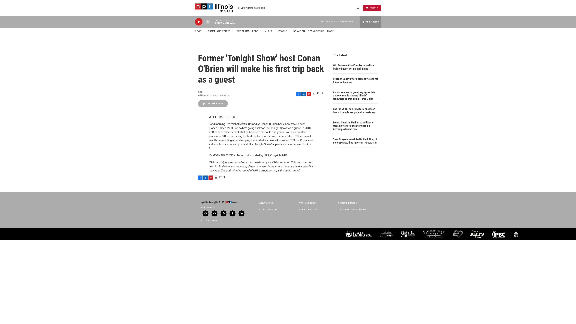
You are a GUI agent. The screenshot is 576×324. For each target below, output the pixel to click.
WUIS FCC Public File (308, 203)
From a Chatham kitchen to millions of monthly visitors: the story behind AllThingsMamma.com (353, 126)
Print (320, 93)
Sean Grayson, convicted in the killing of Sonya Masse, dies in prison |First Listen (355, 141)
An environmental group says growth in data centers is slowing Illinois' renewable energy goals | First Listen (354, 95)
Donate (373, 7)
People (282, 31)
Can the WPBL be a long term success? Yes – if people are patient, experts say (354, 110)
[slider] (212, 21)
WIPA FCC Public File (308, 209)
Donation (299, 31)
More (330, 31)
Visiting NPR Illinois (268, 209)
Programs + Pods (247, 31)
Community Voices (219, 31)
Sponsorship (316, 31)
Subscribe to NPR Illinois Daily (352, 209)
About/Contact (266, 203)
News (198, 31)
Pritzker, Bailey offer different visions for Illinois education (355, 80)
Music (268, 31)
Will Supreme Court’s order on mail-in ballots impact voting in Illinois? (353, 67)
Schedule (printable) (347, 203)
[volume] (207, 21)
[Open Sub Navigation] (203, 31)
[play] (198, 22)
